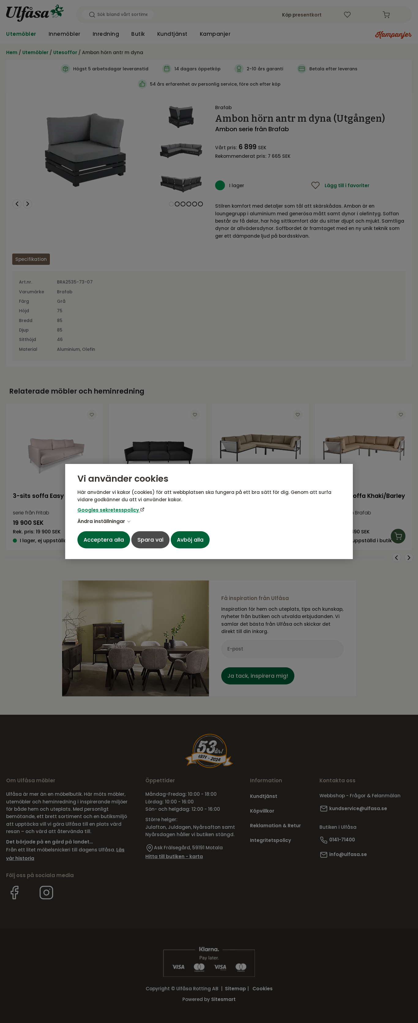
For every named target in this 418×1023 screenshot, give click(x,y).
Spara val (150, 539)
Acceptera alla (104, 539)
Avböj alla (190, 539)
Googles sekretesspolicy (108, 510)
